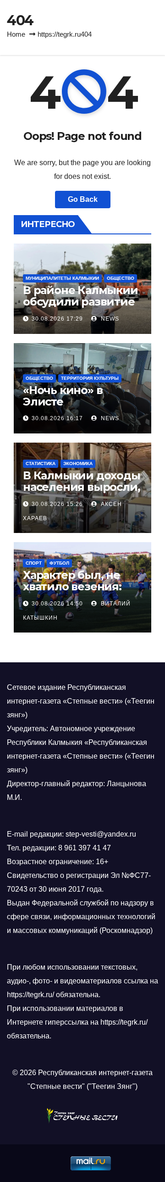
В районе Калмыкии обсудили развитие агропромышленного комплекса (80, 307)
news (109, 319)
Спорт (34, 563)
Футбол (59, 563)
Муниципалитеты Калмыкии (62, 278)
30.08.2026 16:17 (57, 418)
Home (16, 34)
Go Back (83, 199)
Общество (120, 278)
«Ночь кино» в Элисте (62, 395)
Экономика (78, 463)
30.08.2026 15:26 (57, 504)
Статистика (40, 463)
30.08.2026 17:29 (57, 319)
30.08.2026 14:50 (57, 603)
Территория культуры (90, 378)
